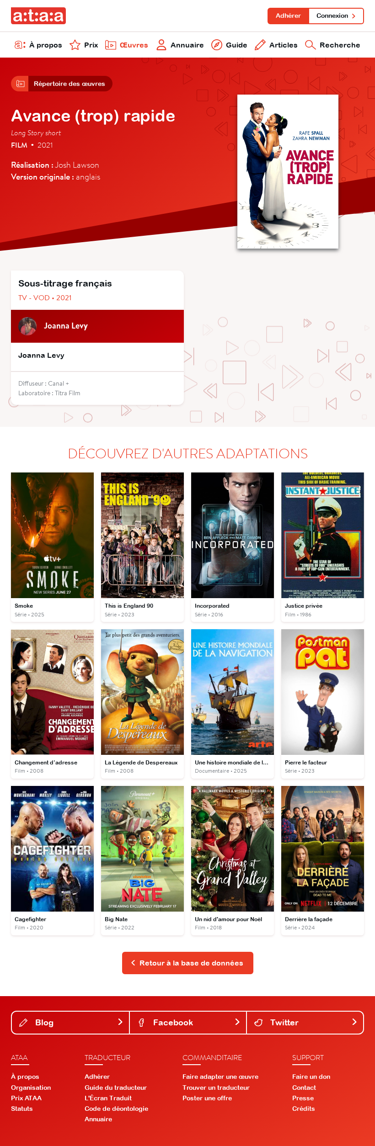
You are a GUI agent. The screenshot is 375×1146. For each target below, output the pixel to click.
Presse (303, 1098)
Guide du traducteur (116, 1087)
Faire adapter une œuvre (220, 1076)
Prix (91, 45)
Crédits (303, 1108)
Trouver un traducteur (216, 1087)
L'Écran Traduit (108, 1098)
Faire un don (311, 1076)
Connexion (332, 15)
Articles (283, 45)
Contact (304, 1087)
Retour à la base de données (191, 963)
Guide (236, 45)
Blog (43, 1022)
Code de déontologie (116, 1108)
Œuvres (134, 45)
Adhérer (288, 15)
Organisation (31, 1087)
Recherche (340, 45)
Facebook (172, 1022)
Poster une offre (207, 1098)
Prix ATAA (26, 1098)
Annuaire (187, 45)
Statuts (22, 1108)
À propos (45, 45)
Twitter (283, 1022)
